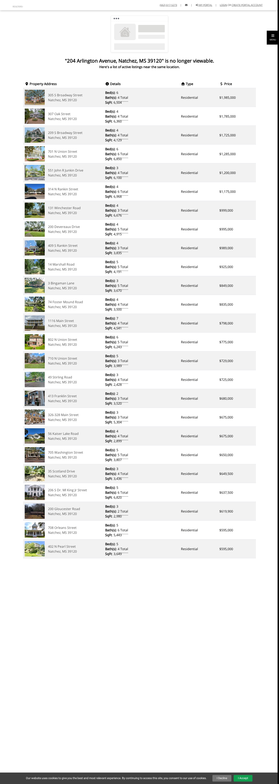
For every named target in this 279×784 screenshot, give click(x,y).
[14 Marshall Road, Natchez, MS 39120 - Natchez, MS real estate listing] (35, 266)
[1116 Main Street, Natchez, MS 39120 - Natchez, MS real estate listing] (35, 323)
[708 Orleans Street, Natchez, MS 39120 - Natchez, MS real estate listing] (35, 529)
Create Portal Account (247, 5)
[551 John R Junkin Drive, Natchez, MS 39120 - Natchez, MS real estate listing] (35, 172)
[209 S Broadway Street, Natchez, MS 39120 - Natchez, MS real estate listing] (35, 134)
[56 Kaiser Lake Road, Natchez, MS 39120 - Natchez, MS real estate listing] (35, 435)
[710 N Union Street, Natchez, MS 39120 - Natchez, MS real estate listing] (35, 360)
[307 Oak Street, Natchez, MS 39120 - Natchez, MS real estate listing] (35, 116)
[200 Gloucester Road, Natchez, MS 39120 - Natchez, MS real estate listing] (35, 511)
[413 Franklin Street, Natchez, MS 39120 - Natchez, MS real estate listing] (35, 398)
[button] (273, 38)
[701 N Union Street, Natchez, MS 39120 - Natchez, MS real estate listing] (35, 153)
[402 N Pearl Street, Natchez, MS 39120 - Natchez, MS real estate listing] (35, 548)
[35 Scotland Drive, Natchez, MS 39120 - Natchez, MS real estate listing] (35, 473)
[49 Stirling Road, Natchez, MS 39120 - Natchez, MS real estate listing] (35, 379)
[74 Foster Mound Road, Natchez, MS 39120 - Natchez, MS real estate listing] (35, 304)
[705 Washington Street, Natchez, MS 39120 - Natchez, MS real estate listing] (35, 454)
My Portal (205, 5)
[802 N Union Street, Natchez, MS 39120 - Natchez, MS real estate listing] (35, 341)
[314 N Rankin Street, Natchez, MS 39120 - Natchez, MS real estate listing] (35, 191)
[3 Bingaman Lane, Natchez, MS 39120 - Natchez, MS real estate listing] (35, 285)
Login (223, 5)
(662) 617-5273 (168, 5)
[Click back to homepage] (13, 4)
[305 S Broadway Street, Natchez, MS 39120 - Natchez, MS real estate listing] (35, 97)
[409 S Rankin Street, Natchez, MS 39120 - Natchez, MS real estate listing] (35, 247)
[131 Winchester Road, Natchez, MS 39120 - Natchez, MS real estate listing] (35, 210)
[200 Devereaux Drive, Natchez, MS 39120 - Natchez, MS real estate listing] (35, 229)
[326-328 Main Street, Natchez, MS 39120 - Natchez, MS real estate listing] (35, 417)
